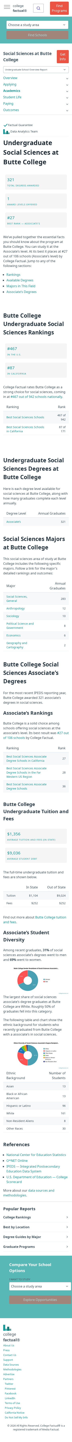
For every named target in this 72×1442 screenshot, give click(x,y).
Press (6, 1350)
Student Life (12, 97)
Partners (8, 1379)
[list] (36, 77)
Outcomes (11, 110)
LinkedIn (10, 1398)
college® (11, 1337)
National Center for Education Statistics (36, 1155)
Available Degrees (19, 280)
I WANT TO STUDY (19, 1279)
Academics (11, 90)
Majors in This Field (20, 286)
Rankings (13, 274)
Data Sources (11, 1364)
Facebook (10, 1393)
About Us (8, 1345)
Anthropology (15, 608)
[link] (36, 77)
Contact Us (9, 1355)
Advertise (8, 1374)
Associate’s (13, 522)
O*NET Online (17, 1160)
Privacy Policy (13, 1408)
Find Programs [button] (59, 8)
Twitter (9, 1384)
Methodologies (12, 1369)
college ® (20, 8)
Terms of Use (12, 1403)
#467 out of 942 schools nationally (36, 396)
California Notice (14, 1412)
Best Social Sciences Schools (25, 417)
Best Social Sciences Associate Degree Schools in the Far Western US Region (26, 772)
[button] (63, 56)
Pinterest (10, 1388)
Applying (9, 84)
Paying (8, 103)
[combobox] (38, 8)
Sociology (12, 616)
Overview (10, 78)
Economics (13, 635)
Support (8, 1360)
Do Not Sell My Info (16, 1417)
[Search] (38, 8)
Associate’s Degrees (21, 292)
